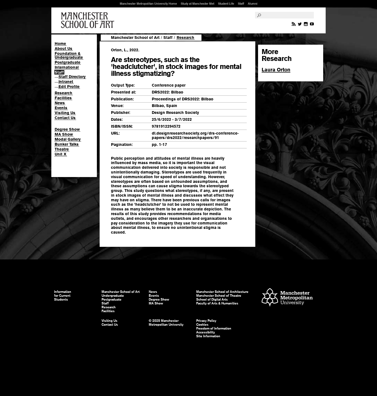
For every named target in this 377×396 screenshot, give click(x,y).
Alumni (252, 3)
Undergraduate (113, 296)
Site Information (208, 336)
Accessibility (205, 332)
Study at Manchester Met (197, 3)
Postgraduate (67, 62)
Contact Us (65, 118)
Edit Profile (69, 86)
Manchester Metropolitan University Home (148, 3)
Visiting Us (65, 113)
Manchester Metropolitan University (287, 298)
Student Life (226, 3)
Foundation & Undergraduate (69, 55)
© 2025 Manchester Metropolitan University (166, 323)
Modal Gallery (68, 139)
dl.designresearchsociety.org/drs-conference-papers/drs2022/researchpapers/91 (195, 135)
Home (60, 43)
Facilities (63, 98)
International (67, 67)
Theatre (62, 149)
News (60, 103)
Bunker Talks (67, 144)
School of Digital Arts (212, 299)
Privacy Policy (206, 321)
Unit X (61, 154)
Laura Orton (276, 70)
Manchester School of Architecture (222, 292)
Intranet (66, 81)
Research (63, 93)
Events (61, 108)
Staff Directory (72, 76)
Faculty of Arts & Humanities (217, 303)
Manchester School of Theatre (218, 296)
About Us (63, 48)
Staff (241, 3)
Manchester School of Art (88, 20)
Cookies (202, 325)
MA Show (64, 134)
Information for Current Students (62, 295)
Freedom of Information (213, 328)
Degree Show (67, 129)
